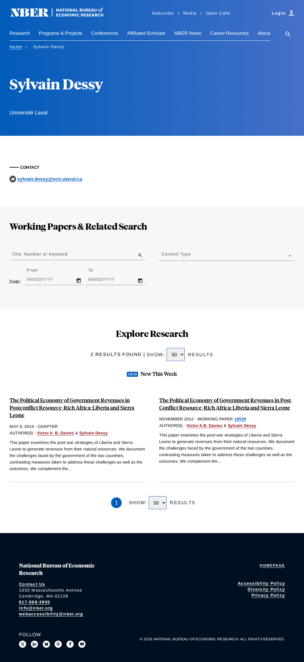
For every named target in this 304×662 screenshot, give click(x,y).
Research (20, 33)
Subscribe (163, 13)
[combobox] (162, 255)
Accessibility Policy (261, 583)
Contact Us (32, 584)
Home (16, 46)
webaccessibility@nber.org (51, 613)
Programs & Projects (60, 33)
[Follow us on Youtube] (82, 644)
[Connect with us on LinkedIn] (34, 644)
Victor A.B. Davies (204, 425)
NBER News (187, 33)
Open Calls (218, 13)
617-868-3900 (34, 602)
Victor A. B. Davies (55, 433)
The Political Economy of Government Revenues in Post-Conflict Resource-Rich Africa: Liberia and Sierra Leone (225, 403)
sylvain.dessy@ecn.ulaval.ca (49, 179)
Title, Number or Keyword (40, 254)
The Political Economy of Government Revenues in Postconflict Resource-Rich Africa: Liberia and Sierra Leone (72, 407)
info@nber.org (36, 608)
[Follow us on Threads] (58, 644)
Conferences (104, 33)
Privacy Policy (268, 595)
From (37, 270)
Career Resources (229, 33)
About (264, 33)
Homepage (272, 565)
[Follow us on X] (22, 644)
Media (190, 13)
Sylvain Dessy (93, 433)
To (96, 270)
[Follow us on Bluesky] (46, 644)
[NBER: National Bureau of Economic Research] (62, 15)
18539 (240, 419)
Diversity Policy (266, 589)
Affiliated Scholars (146, 33)
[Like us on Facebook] (70, 644)
